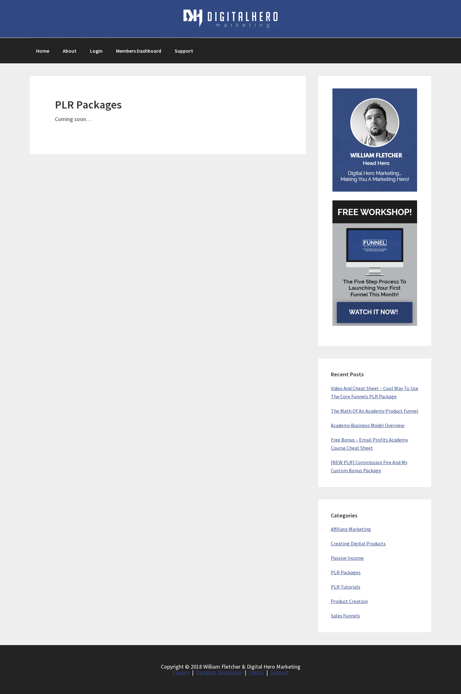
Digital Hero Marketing (230, 18)
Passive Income (347, 558)
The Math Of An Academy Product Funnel (374, 411)
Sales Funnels (345, 615)
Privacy (180, 672)
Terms (256, 672)
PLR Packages (346, 572)
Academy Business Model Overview (367, 425)
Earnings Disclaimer (219, 672)
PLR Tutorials (345, 587)
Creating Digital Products (358, 543)
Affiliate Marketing (351, 529)
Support (279, 672)
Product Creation (349, 601)
